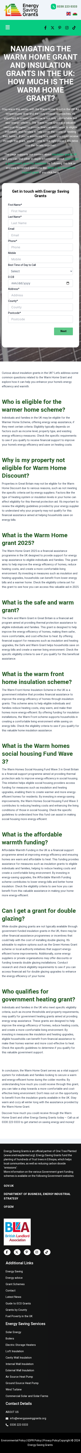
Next (63, 331)
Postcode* (14, 313)
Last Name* (15, 217)
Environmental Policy (13, 1441)
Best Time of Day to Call (22, 265)
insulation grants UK (64, 154)
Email (11, 229)
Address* (13, 289)
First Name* (15, 205)
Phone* (12, 241)
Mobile (12, 253)
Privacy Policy (51, 1441)
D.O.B (11, 277)
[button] (19, 28)
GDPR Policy (34, 1441)
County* (13, 301)
